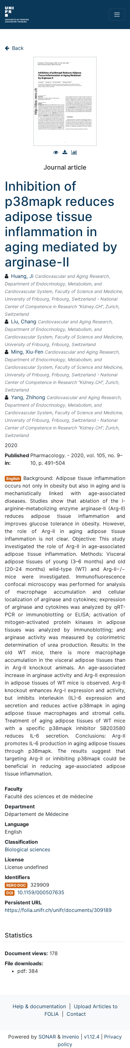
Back (17, 48)
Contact (76, 1014)
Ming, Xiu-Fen (27, 352)
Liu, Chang (23, 321)
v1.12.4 (91, 1036)
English (13, 478)
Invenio (70, 1036)
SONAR (47, 1036)
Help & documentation (39, 1006)
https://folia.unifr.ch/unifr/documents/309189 (58, 910)
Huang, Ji (22, 276)
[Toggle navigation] (117, 15)
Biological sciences (27, 849)
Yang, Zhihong (28, 397)
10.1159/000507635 (40, 892)
